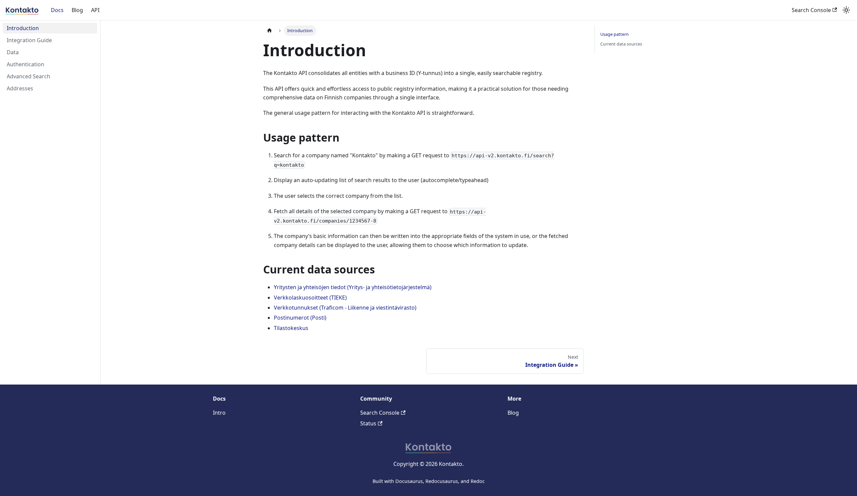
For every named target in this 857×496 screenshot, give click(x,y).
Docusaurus (409, 481)
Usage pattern (614, 34)
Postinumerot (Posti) (300, 317)
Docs (57, 10)
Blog (77, 10)
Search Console (811, 10)
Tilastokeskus (291, 328)
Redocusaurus (441, 481)
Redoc (478, 481)
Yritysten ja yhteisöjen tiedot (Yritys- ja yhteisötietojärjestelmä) (353, 287)
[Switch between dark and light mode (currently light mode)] (846, 10)
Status (368, 423)
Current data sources (621, 44)
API (95, 10)
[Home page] (269, 30)
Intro (219, 412)
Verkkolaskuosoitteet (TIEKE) (310, 297)
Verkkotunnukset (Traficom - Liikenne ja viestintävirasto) (345, 307)
